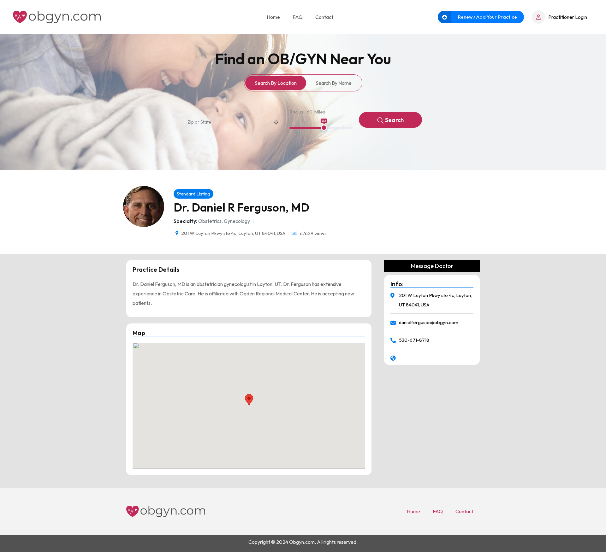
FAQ (298, 17)
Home (273, 17)
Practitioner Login (567, 17)
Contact (324, 17)
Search (394, 120)
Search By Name (334, 83)
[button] (249, 400)
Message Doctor (432, 266)
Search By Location (276, 83)
